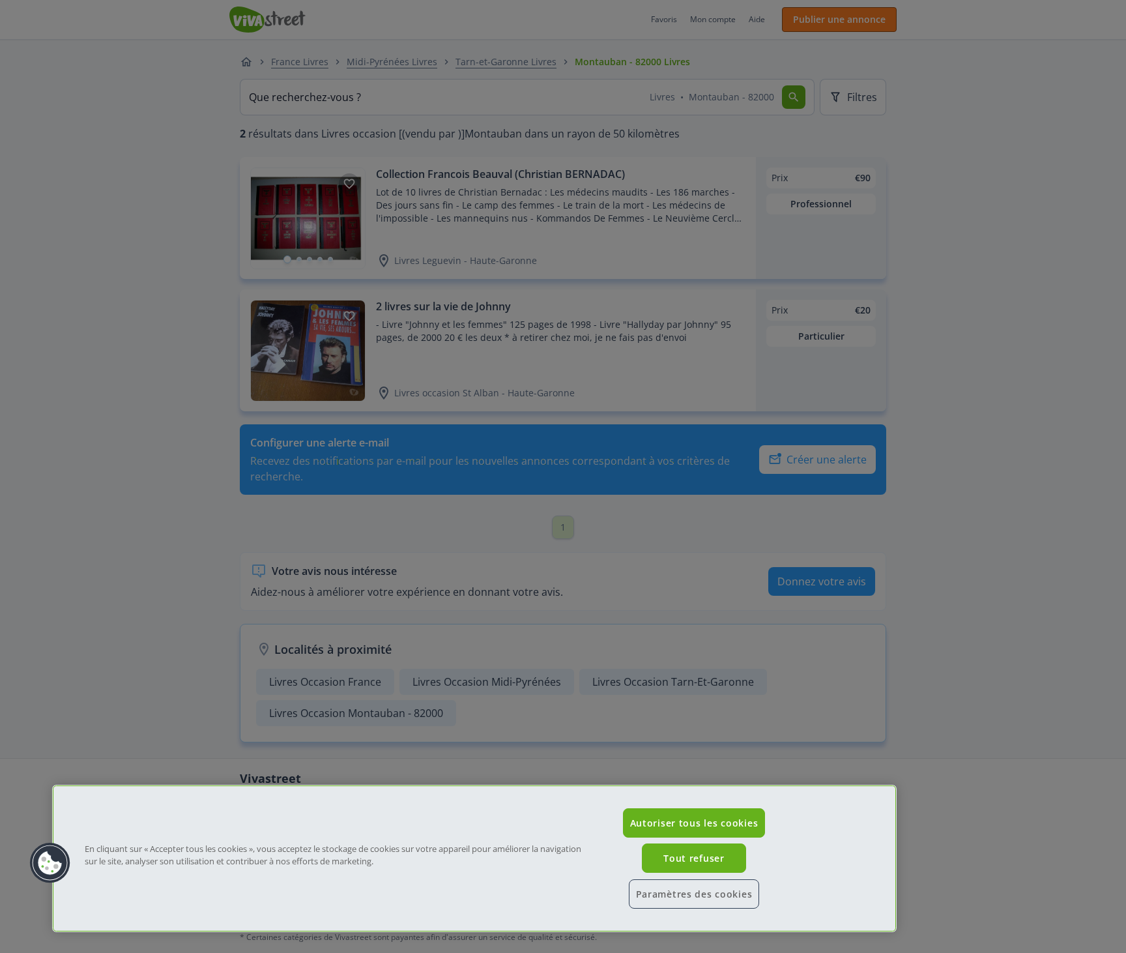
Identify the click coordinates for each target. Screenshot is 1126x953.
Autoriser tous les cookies (694, 823)
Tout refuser (694, 858)
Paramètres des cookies (694, 894)
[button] (50, 863)
